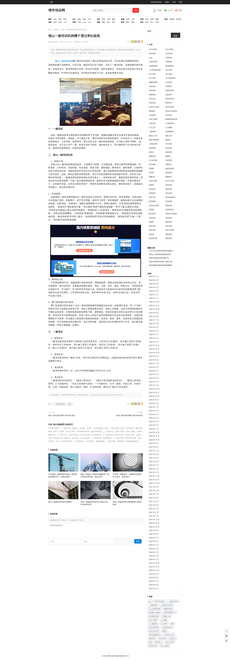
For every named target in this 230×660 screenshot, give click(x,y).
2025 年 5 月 (153, 327)
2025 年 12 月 (154, 302)
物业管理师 (169, 168)
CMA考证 (152, 53)
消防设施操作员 (155, 635)
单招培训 (152, 103)
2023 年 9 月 (153, 400)
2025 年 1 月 (153, 342)
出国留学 (168, 86)
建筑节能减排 (154, 140)
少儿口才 (152, 127)
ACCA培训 (153, 49)
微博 (180, 10)
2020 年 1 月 (153, 559)
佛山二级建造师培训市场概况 (60, 502)
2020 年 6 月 (153, 541)
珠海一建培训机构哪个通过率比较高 (61, 415)
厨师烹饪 (168, 103)
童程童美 (152, 638)
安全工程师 (153, 119)
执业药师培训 (154, 627)
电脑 (98, 22)
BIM (64, 19)
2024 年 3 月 (153, 378)
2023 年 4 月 (153, 418)
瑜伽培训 (168, 173)
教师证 (164, 631)
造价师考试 (153, 646)
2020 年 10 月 (154, 527)
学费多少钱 (166, 616)
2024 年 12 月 (154, 345)
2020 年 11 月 (154, 523)
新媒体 (167, 156)
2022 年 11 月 (154, 436)
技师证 (151, 152)
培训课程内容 (154, 616)
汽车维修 (152, 164)
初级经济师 (169, 90)
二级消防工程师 (166, 605)
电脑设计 (168, 177)
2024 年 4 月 (153, 374)
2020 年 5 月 (153, 545)
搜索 (149, 31)
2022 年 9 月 (153, 443)
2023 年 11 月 (154, 393)
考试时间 (162, 638)
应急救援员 (169, 131)
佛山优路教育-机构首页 (63, 424)
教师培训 (152, 156)
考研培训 (168, 189)
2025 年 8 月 (153, 316)
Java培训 (168, 53)
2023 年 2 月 (153, 425)
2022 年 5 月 (153, 458)
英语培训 (168, 205)
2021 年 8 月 (153, 490)
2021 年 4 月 (153, 505)
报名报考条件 (167, 627)
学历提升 (168, 115)
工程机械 (152, 131)
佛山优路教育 (53, 42)
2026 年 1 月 (153, 298)
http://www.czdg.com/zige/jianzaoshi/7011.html (107, 395)
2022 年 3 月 (153, 465)
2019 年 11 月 (154, 567)
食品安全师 (153, 238)
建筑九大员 (153, 136)
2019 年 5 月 (153, 588)
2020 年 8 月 (153, 534)
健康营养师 (168, 609)
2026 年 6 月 (153, 280)
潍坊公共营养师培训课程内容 (160, 254)
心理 (132, 19)
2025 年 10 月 (154, 309)
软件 (113, 22)
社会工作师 (169, 181)
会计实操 (152, 78)
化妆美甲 (168, 95)
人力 (65, 22)
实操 (84, 19)
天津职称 (152, 115)
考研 (132, 22)
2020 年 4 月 (153, 549)
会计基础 (168, 74)
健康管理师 (153, 82)
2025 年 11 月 (154, 305)
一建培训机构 (66, 61)
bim (150, 601)
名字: (53, 541)
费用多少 (158, 642)
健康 (122, 19)
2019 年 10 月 (154, 570)
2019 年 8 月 (153, 578)
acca (84, 22)
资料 (166, 19)
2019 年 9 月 (153, 574)
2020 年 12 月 (154, 519)
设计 (108, 22)
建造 (50, 19)
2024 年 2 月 (153, 382)
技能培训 (168, 152)
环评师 (151, 173)
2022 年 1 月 (153, 472)
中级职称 (168, 62)
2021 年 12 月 (154, 476)
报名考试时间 (154, 631)
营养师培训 (169, 210)
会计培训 (168, 70)
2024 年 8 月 (153, 360)
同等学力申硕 (154, 107)
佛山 (57, 61)
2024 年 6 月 (153, 367)
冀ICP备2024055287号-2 (120, 656)
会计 (74, 19)
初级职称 (152, 95)
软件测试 (168, 226)
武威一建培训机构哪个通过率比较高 (129, 415)
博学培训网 (56, 10)
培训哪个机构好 (155, 612)
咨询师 (171, 19)
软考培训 (152, 230)
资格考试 (168, 222)
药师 (127, 19)
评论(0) (85, 42)
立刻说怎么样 (169, 635)
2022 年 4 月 (153, 461)
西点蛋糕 (152, 214)
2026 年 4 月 (153, 287)
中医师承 (168, 58)
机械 (157, 19)
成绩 (172, 624)
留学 (127, 22)
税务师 (151, 185)
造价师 (151, 234)
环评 (60, 22)
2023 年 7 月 (153, 407)
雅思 (113, 19)
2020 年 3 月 (153, 552)
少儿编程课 (153, 624)
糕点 (152, 22)
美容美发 (152, 189)
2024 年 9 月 (153, 356)
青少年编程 (165, 646)
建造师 (56, 30)
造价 (60, 19)
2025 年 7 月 (153, 320)
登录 (174, 2)
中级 (79, 22)
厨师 (152, 19)
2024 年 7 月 (153, 363)
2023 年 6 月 (153, 411)
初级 (74, 22)
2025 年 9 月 (153, 313)
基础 (79, 19)
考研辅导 (152, 193)
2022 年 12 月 (154, 432)
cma (89, 22)
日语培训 (168, 160)
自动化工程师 (154, 205)
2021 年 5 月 (153, 501)
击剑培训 (152, 90)
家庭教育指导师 (171, 119)
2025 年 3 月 (153, 334)
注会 (89, 19)
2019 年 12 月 (154, 563)
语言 (98, 19)
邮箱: (86, 541)
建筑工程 (168, 136)
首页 (51, 2)
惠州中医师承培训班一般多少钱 (160, 262)
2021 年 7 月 (153, 494)
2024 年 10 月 (154, 353)
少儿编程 (168, 127)
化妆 (147, 19)
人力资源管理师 (155, 70)
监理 (55, 22)
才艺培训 (168, 144)
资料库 (151, 222)
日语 (108, 19)
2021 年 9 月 (153, 487)
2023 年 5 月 (153, 414)
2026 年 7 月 (153, 276)
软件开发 (152, 226)
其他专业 (152, 86)
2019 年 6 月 (153, 585)
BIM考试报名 (160, 601)
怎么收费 (164, 624)
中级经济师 (153, 62)
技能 (142, 19)
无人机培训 (153, 160)
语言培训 (152, 218)
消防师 (151, 168)
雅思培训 (168, 234)
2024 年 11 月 (154, 349)
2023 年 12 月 (154, 389)
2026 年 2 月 (153, 295)
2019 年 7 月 (153, 581)
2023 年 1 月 (153, 429)
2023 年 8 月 (153, 403)
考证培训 (168, 193)
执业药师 (168, 148)
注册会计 (168, 164)
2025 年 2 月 (153, 338)
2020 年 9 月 (153, 530)
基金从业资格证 (171, 111)
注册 (180, 2)
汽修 (157, 22)
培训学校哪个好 (170, 612)
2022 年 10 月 (154, 440)
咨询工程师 (169, 107)
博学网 (109, 656)
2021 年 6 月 (153, 498)
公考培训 (168, 82)
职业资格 (152, 201)
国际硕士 (152, 111)
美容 (147, 22)
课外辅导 (168, 218)
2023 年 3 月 (153, 422)
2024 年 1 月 (153, 385)
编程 (103, 22)
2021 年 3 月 (153, 509)
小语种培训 (169, 123)
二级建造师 (153, 605)
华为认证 (152, 99)
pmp (150, 58)
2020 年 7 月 (153, 538)
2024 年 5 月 (153, 371)
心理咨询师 (153, 144)
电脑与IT (152, 177)
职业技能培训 (170, 197)
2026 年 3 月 (153, 291)
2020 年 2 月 (153, 556)
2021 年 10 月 (154, 483)
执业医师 (152, 148)
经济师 (178, 19)
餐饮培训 (168, 238)
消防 (50, 22)
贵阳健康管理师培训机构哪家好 (160, 265)
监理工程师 (153, 181)
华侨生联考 (169, 99)
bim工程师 (169, 49)
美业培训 (168, 185)
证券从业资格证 (171, 214)
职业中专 (152, 197)
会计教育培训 (170, 78)
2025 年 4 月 (153, 331)
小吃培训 (152, 123)
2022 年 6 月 (153, 454)
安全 (55, 19)
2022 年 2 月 (153, 469)
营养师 (151, 210)
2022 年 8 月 (153, 447)
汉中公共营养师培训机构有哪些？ (161, 251)
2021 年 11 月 (154, 480)
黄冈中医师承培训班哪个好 (159, 258)
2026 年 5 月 (153, 284)
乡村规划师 (153, 66)
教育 (122, 22)
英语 (103, 19)
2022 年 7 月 (153, 451)
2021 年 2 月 (153, 512)
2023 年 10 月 (154, 396)
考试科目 (172, 638)
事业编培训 (169, 66)
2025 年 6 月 (153, 324)
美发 (142, 22)
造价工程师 (169, 230)
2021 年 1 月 (153, 516)
